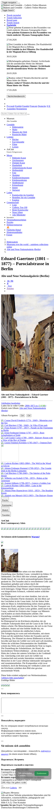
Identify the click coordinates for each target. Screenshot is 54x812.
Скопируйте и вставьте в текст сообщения (21, 780)
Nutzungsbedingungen (33, 805)
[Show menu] (19, 3)
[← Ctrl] (26, 442)
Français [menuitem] (33, 106)
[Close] (28, 114)
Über (15, 802)
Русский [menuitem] (11, 106)
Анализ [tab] (10, 288)
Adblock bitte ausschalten (12, 678)
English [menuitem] (18, 106)
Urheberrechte (32, 807)
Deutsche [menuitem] (42, 106)
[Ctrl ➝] (27, 466)
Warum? (35, 537)
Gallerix (13, 788)
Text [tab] (9, 286)
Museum (12, 119)
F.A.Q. (9, 802)
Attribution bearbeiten (10, 403)
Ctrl (22, 416)
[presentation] (30, 291)
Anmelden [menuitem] (11, 109)
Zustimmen (41, 773)
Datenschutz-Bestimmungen (13, 807)
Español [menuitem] (25, 106)
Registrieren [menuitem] (21, 109)
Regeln (19, 805)
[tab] (10, 281)
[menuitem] (48, 106)
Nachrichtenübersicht (16, 96)
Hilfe (3, 802)
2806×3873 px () (35, 405)
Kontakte (22, 802)
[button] (14, 15)
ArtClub (14, 150)
